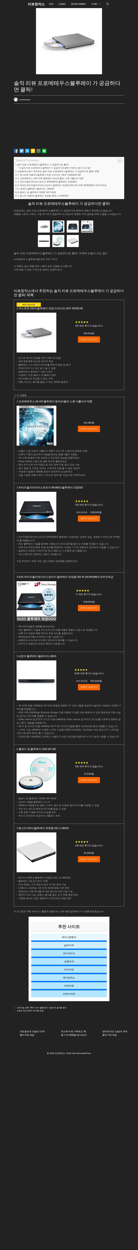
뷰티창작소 (69, 977)
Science (62, 4)
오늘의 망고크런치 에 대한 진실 (30, 1010)
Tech (51, 4)
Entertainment (78, 4)
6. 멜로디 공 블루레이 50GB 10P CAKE (37, 192)
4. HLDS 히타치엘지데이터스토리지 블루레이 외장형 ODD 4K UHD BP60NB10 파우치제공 (61, 185)
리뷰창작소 (36, 4)
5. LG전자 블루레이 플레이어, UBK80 (35, 188)
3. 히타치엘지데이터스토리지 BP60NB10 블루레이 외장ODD (47, 181)
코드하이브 (69, 953)
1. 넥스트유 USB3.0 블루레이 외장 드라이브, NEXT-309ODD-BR (49, 174)
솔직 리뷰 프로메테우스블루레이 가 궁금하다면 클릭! (43, 164)
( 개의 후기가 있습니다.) (89, 325)
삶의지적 (69, 945)
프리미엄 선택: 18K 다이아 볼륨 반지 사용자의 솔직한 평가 (42, 1007)
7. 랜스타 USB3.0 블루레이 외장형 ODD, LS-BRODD (43, 195)
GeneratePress (84, 1053)
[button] (107, 4)
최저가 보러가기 (89, 339)
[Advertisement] (69, 127)
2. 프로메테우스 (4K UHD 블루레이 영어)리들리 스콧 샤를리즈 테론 (50, 178)
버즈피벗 (69, 969)
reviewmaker (24, 99)
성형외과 (69, 961)
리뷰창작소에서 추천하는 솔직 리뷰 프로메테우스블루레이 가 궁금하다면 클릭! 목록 (58, 171)
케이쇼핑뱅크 (69, 937)
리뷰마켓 (69, 985)
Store (94, 4)
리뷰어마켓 (69, 993)
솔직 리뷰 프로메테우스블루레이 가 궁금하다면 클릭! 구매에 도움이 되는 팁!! (56, 168)
